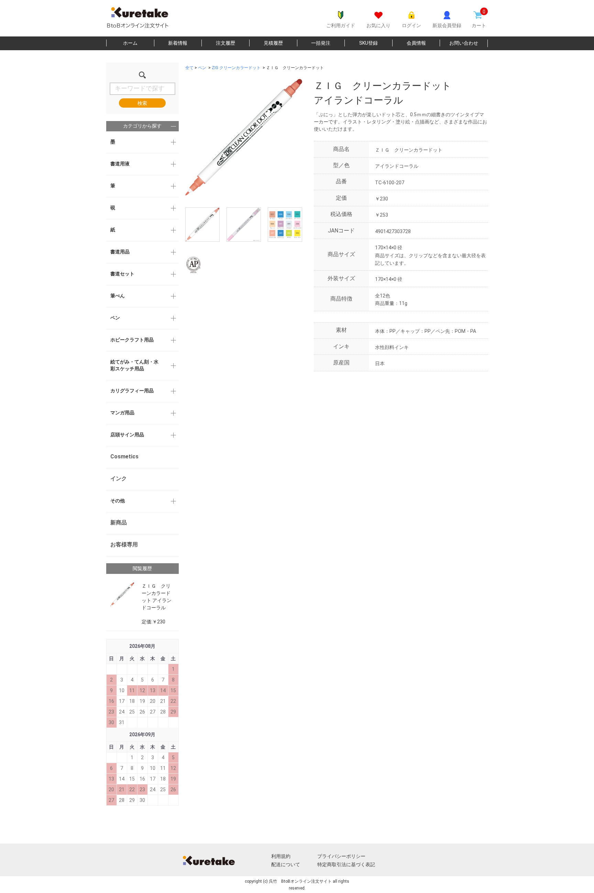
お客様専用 (124, 544)
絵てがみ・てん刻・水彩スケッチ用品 (134, 365)
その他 (117, 500)
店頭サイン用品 (127, 434)
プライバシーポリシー (341, 856)
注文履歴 (225, 43)
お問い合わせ (463, 43)
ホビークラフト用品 (132, 339)
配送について (285, 864)
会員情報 (416, 43)
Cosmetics (124, 456)
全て (189, 67)
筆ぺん (117, 295)
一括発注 (320, 43)
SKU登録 (368, 43)
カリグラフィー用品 (132, 390)
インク (118, 478)
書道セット (122, 273)
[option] (243, 137)
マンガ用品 (122, 412)
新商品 (118, 522)
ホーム (130, 43)
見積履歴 (273, 43)
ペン (115, 317)
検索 (142, 103)
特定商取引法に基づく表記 (346, 864)
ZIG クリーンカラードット (236, 67)
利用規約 (280, 856)
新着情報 (177, 43)
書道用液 (120, 163)
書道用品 (120, 251)
